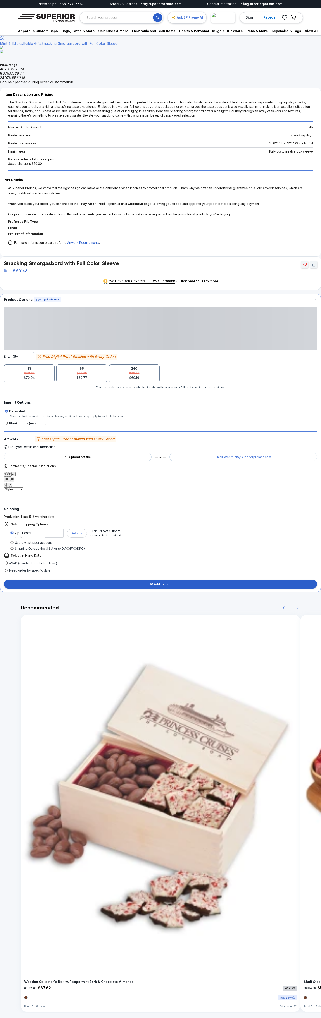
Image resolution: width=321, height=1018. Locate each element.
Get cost (77, 533)
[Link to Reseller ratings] (223, 17)
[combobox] (120, 17)
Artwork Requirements (83, 242)
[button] (160, 299)
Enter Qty (11, 356)
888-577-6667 (71, 4)
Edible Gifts (32, 43)
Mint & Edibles (11, 43)
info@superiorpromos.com (261, 4)
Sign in (251, 17)
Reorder (270, 17)
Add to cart (162, 584)
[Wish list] (284, 17)
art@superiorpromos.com (161, 4)
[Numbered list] (11, 479)
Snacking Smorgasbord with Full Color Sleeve (79, 43)
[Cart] (294, 17)
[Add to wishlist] (304, 264)
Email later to (243, 457)
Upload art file (80, 457)
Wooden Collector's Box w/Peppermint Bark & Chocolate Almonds (79, 982)
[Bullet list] (6, 479)
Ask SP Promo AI (190, 17)
